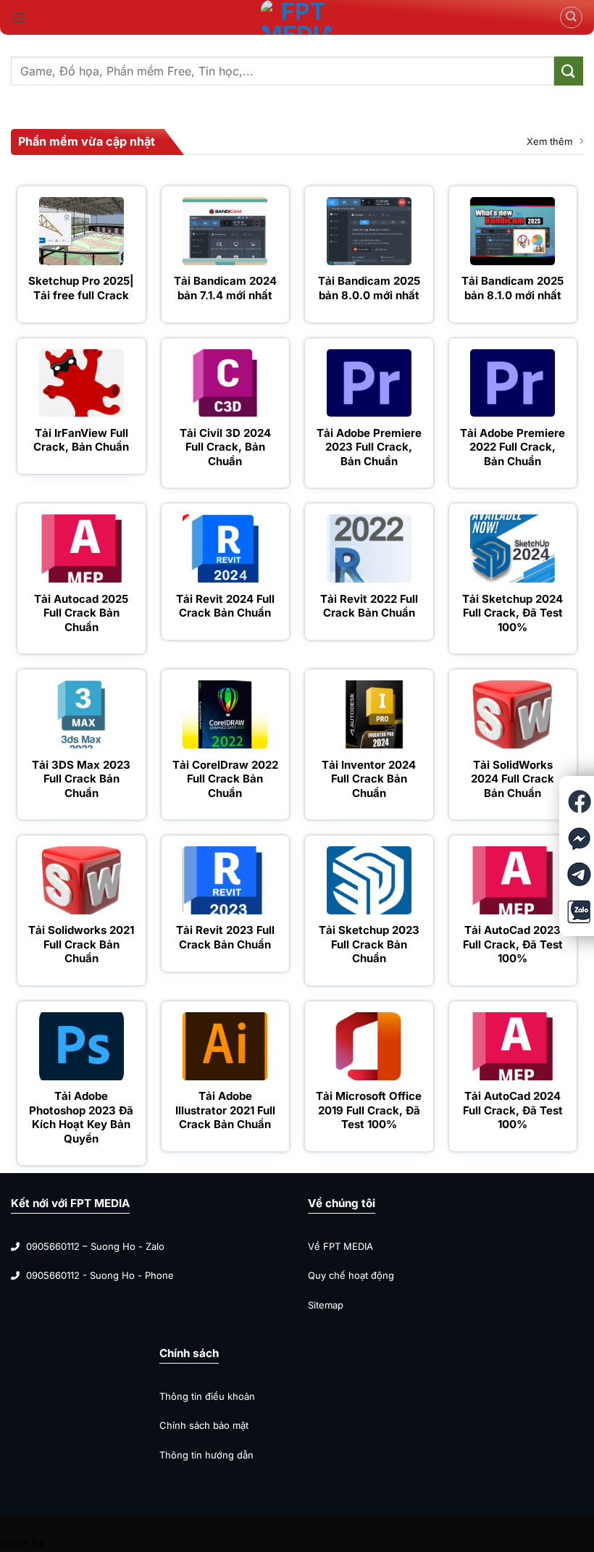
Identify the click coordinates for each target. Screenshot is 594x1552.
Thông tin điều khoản (207, 1396)
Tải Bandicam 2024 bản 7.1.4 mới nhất (225, 288)
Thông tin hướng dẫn (206, 1455)
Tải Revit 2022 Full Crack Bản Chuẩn (369, 606)
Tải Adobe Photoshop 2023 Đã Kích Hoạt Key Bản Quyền (81, 1117)
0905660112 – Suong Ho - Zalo (95, 1246)
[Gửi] (568, 71)
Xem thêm (549, 141)
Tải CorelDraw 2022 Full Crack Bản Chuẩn (225, 779)
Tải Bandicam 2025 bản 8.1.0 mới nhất (512, 288)
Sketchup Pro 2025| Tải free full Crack (81, 288)
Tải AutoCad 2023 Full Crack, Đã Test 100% (513, 944)
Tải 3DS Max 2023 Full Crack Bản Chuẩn (81, 779)
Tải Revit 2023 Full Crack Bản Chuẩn (225, 937)
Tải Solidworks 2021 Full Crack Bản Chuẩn (81, 944)
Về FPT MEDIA (342, 1246)
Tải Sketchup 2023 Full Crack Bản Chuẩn (369, 944)
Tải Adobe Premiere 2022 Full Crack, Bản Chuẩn (512, 447)
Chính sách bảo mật (203, 1425)
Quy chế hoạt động (351, 1275)
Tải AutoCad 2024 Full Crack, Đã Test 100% (513, 1110)
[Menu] (19, 17)
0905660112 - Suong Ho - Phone (100, 1275)
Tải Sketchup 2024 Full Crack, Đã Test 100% (512, 613)
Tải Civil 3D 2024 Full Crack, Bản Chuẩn (225, 447)
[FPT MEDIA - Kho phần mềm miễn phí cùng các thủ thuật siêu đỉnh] (297, 17)
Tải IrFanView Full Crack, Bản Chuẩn (81, 440)
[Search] (571, 17)
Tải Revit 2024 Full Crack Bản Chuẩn (225, 606)
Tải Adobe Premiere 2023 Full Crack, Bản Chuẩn (369, 447)
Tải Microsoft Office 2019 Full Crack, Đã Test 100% (369, 1110)
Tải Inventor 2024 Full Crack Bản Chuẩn (369, 779)
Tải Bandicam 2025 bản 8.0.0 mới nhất (369, 288)
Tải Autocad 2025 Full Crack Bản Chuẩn (81, 613)
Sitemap (325, 1305)
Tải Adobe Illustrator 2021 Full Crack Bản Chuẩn (225, 1110)
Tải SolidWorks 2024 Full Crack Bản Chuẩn (512, 779)
